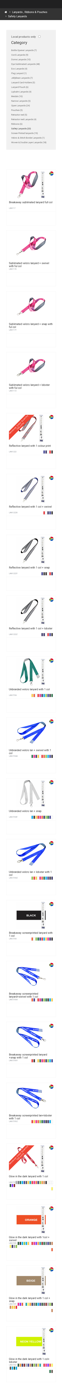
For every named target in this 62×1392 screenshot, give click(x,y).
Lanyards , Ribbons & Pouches (29, 12)
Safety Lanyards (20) (21, 128)
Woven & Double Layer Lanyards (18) (28, 142)
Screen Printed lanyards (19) (24, 133)
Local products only (23, 36)
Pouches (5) (17, 110)
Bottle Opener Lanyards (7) (24, 50)
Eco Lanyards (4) (19, 68)
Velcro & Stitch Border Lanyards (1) (28, 138)
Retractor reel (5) (19, 115)
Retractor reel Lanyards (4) (23, 119)
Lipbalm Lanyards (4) (21, 91)
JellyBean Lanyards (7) (22, 78)
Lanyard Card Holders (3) (23, 82)
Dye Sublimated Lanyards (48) (25, 64)
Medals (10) (17, 96)
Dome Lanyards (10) (21, 59)
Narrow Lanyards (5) (21, 101)
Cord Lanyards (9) (19, 55)
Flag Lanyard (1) (19, 73)
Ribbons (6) (16, 124)
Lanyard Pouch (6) (19, 87)
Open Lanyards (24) (20, 105)
